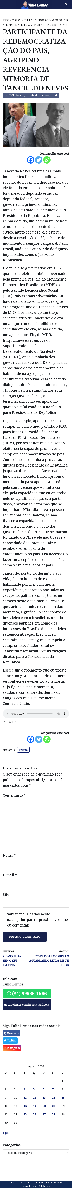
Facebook (12, 1033)
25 (25, 1114)
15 (63, 1097)
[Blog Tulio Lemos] (24, 4)
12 (34, 1097)
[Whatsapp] (47, 160)
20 (44, 1106)
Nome (9, 855)
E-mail (10, 874)
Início (6, 20)
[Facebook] (30, 160)
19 (34, 1106)
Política (23, 749)
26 (34, 1114)
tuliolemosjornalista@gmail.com (28, 1004)
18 (25, 1106)
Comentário (14, 795)
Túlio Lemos (16, 95)
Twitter (11, 1040)
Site (6, 894)
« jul (6, 1133)
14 (53, 1097)
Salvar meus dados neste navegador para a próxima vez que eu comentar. (37, 920)
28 (53, 1114)
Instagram (13, 1048)
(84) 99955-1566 (29, 993)
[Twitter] (38, 160)
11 (25, 1097)
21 (53, 1106)
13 (44, 1097)
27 (44, 1114)
